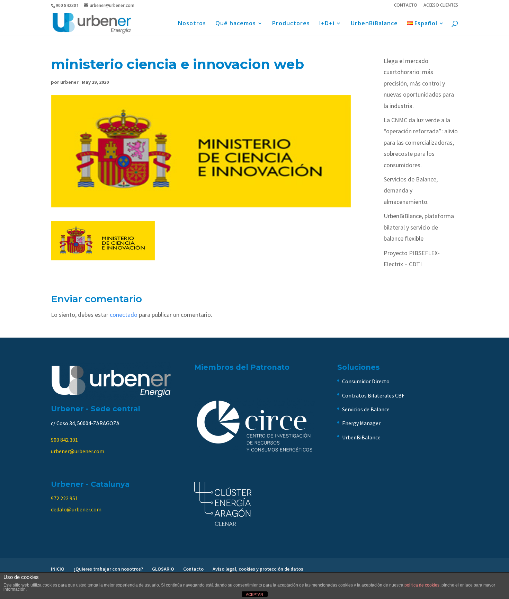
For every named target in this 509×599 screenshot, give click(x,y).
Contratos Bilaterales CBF (373, 395)
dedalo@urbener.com (76, 509)
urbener (69, 82)
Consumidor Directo (366, 381)
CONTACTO (405, 5)
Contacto (193, 569)
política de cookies (421, 585)
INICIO (57, 569)
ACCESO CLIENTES (440, 5)
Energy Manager (361, 423)
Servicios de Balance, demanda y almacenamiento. (411, 190)
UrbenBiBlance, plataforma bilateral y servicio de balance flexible (419, 227)
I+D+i (326, 24)
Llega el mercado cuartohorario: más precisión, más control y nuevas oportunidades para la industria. (419, 83)
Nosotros (192, 24)
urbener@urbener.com (77, 451)
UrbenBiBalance (374, 24)
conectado (123, 315)
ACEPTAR (254, 594)
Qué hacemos (235, 24)
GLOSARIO (163, 569)
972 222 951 (64, 498)
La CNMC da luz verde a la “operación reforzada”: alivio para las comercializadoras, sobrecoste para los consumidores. (421, 142)
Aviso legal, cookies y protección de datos (258, 569)
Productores (291, 24)
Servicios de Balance (366, 409)
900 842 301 (64, 439)
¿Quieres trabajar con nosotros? (108, 569)
